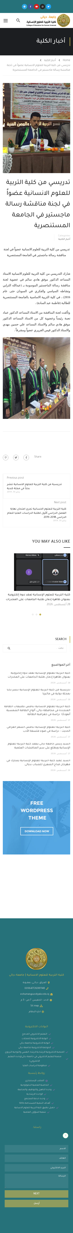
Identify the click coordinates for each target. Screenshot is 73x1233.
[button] (40, 614)
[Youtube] (36, 6)
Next (37, 1194)
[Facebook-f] (30, 6)
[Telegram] (24, 6)
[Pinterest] (5, 457)
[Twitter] (48, 6)
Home (66, 60)
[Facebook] (26, 457)
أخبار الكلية (50, 60)
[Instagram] (42, 6)
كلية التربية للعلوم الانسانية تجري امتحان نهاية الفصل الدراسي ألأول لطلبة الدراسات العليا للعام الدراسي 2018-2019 (36, 513)
